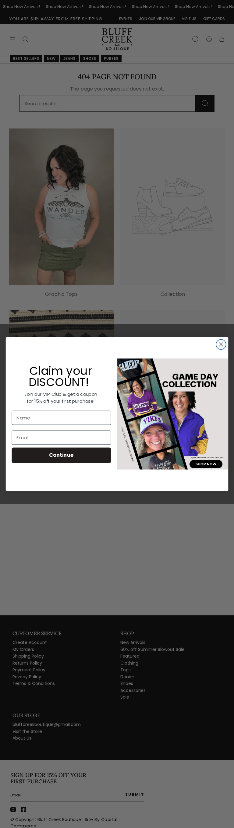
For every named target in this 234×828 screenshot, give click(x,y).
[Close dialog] (221, 345)
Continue (61, 455)
